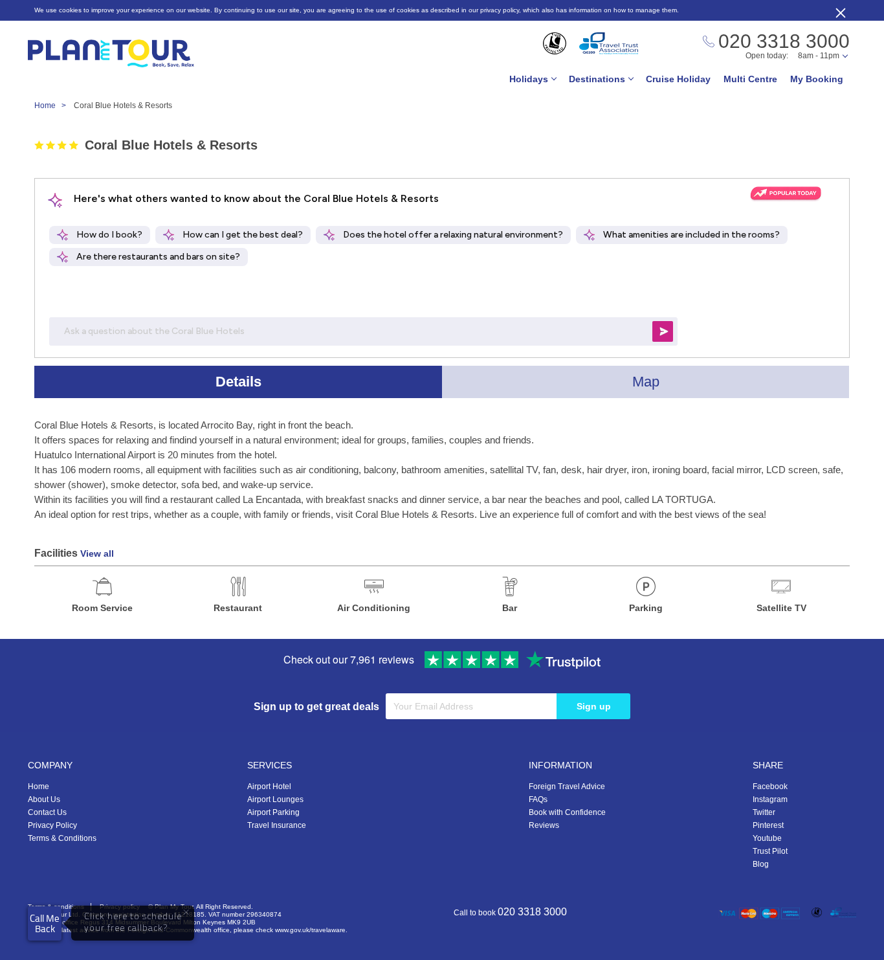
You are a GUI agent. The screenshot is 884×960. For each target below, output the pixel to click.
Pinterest (768, 825)
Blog (761, 864)
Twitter (764, 812)
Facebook (770, 786)
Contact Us (47, 812)
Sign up (594, 706)
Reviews (544, 825)
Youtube (767, 838)
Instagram (770, 799)
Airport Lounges (275, 799)
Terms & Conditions (62, 838)
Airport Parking (273, 812)
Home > (53, 105)
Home (38, 786)
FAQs (538, 799)
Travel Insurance (276, 825)
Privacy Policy (52, 825)
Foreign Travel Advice (567, 786)
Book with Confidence (567, 812)
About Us (44, 799)
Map (645, 382)
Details (238, 382)
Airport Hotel (269, 786)
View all (97, 553)
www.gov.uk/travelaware (310, 929)
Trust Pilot (770, 851)
